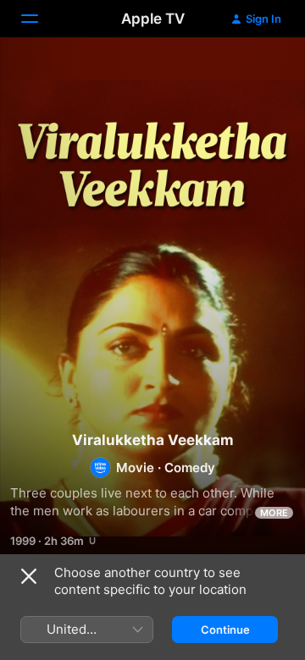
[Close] (28, 576)
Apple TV (153, 18)
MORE (274, 513)
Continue (225, 629)
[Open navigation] (39, 18)
